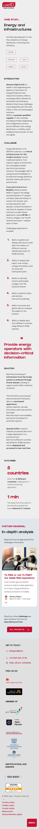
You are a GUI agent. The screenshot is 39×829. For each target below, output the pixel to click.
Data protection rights (12, 814)
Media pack (7, 811)
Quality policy (8, 805)
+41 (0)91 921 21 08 (18, 658)
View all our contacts (20, 663)
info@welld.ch (16, 651)
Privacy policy (8, 802)
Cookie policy (8, 808)
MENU (32, 823)
